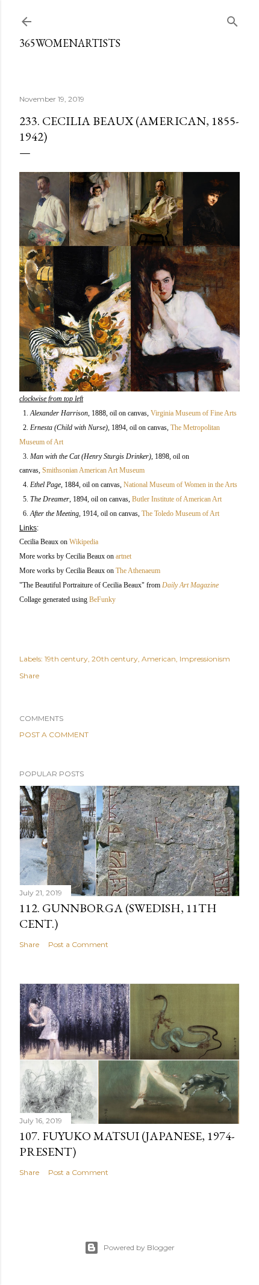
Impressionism (204, 658)
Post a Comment (54, 734)
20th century (115, 658)
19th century (66, 658)
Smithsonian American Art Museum (93, 470)
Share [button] (29, 675)
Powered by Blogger (139, 1247)
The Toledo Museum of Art (180, 513)
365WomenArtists (69, 43)
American (159, 658)
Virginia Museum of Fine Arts (194, 413)
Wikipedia (83, 542)
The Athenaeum (138, 570)
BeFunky (102, 599)
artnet (123, 556)
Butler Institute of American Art (177, 499)
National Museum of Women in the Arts (180, 484)
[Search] (232, 19)
